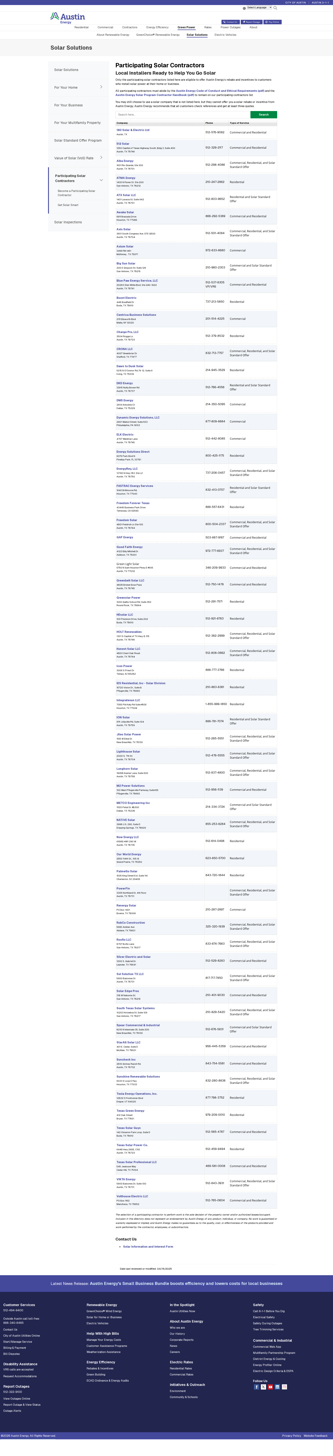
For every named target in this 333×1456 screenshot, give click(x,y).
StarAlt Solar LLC (128, 1042)
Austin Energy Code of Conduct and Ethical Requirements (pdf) (220, 91)
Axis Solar (124, 229)
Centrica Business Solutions (136, 315)
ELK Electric (125, 434)
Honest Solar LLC (128, 649)
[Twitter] (263, 1387)
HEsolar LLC (125, 615)
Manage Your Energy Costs (104, 1340)
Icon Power (124, 666)
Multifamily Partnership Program (274, 1353)
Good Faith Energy (130, 547)
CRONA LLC (125, 349)
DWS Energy (125, 400)
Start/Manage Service (17, 1342)
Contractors (129, 27)
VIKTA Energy (126, 1179)
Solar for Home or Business (104, 1317)
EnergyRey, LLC (127, 469)
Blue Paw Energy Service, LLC (137, 280)
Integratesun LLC (128, 700)
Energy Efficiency (157, 27)
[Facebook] (256, 1387)
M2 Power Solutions (131, 786)
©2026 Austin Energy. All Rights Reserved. (28, 1436)
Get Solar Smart (68, 205)
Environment (178, 1391)
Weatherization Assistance (104, 1352)
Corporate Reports (182, 1340)
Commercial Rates (181, 1374)
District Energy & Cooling (269, 1359)
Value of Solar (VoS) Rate (73, 158)
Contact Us (10, 1329)
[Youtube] (270, 1387)
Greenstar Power (128, 598)
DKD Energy (125, 383)
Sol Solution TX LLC (130, 974)
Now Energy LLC (128, 837)
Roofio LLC (124, 940)
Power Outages (231, 27)
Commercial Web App (267, 1347)
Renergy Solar (126, 905)
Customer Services (19, 1305)
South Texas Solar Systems (136, 1008)
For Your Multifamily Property (77, 123)
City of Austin (295, 2)
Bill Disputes (11, 1354)
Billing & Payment (14, 1348)
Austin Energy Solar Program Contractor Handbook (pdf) (155, 95)
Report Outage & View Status (22, 1405)
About (253, 27)
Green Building (96, 1374)
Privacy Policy (291, 1436)
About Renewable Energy (113, 35)
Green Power (186, 27)
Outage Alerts (12, 1411)
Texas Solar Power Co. (132, 1145)
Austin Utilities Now (182, 1311)
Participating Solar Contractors (70, 178)
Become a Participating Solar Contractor (76, 193)
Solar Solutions (197, 35)
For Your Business (68, 105)
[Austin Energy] (67, 18)
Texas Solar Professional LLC (137, 1162)
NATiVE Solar (126, 820)
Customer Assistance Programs (107, 1346)
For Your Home (66, 87)
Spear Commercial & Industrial (138, 1025)
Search (264, 114)
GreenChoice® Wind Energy (104, 1311)
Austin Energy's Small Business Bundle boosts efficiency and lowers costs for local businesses (186, 1283)
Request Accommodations (20, 1376)
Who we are (177, 1328)
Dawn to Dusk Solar (130, 366)
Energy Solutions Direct (133, 452)
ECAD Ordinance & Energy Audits (108, 1380)
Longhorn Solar (127, 769)
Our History (177, 1334)
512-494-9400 (13, 1310)
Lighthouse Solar (128, 751)
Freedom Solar (127, 520)
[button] (275, 8)
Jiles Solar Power (129, 734)
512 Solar (123, 144)
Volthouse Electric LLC (132, 1196)
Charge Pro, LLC (128, 332)
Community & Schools (184, 1397)
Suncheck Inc (126, 1059)
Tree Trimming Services (268, 1329)
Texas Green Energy (130, 1111)
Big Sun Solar (126, 263)
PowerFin (123, 888)
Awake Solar (125, 212)
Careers (175, 1352)
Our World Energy (129, 854)
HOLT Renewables (129, 632)
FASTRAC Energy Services (135, 486)
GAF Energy (125, 537)
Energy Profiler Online (267, 1365)
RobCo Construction (131, 923)
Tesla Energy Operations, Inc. (137, 1094)
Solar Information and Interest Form (148, 1246)
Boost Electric (126, 298)
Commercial (105, 27)
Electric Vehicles (225, 35)
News (173, 1346)
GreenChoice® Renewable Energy (158, 35)
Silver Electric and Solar (134, 957)
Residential (81, 27)
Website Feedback (316, 1436)
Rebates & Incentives (100, 1368)
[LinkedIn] (277, 1387)
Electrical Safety (264, 1317)
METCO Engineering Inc (133, 803)
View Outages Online (16, 1398)
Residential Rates (181, 1368)
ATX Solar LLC (126, 195)
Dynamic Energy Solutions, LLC (138, 417)
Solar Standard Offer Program (78, 140)
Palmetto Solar (127, 871)
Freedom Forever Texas (133, 503)
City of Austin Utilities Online (21, 1335)
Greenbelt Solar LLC (130, 580)
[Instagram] (284, 1387)
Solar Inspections (68, 222)
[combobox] (183, 114)
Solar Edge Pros (128, 991)
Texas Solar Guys (129, 1128)
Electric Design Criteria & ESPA (273, 1371)
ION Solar (123, 717)
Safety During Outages (267, 1323)
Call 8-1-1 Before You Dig (269, 1311)
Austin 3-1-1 (320, 2)
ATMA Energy (126, 178)
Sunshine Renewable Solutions (138, 1076)
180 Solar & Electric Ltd (133, 130)
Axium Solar (125, 246)
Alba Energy (125, 161)
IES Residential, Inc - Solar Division (141, 683)
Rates (208, 27)
